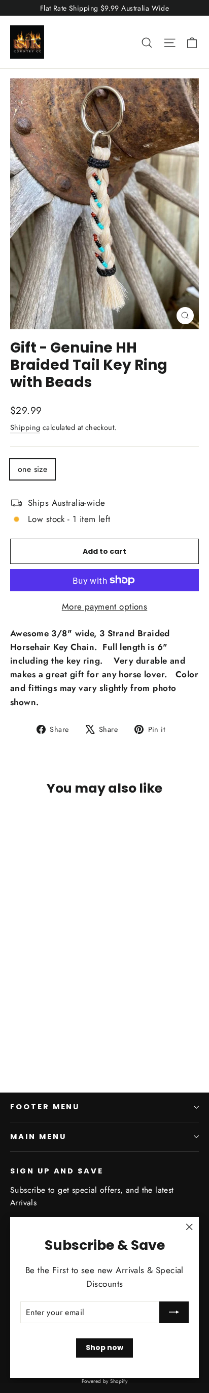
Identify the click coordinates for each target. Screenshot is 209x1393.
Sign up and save (56, 1171)
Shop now (104, 1347)
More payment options (105, 606)
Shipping (25, 427)
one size (32, 469)
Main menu (38, 1136)
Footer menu (45, 1107)
